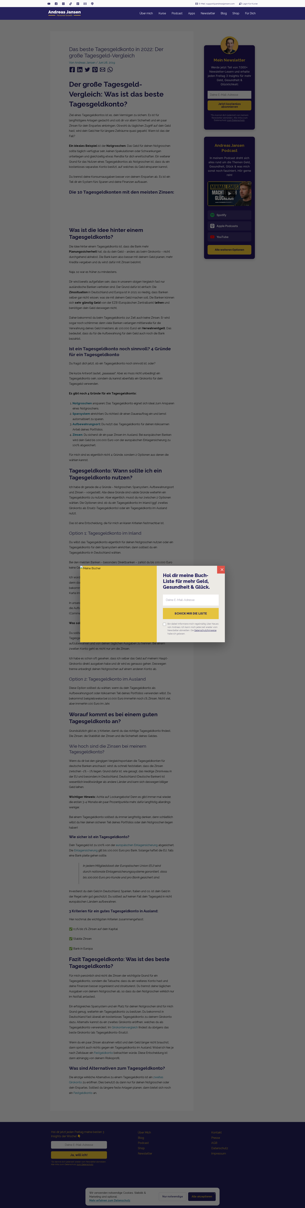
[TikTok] (70, 3)
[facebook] (56, 3)
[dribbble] (92, 3)
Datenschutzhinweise (205, 630)
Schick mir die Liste (191, 613)
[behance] (77, 3)
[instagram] (63, 3)
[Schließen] (221, 570)
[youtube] (48, 3)
